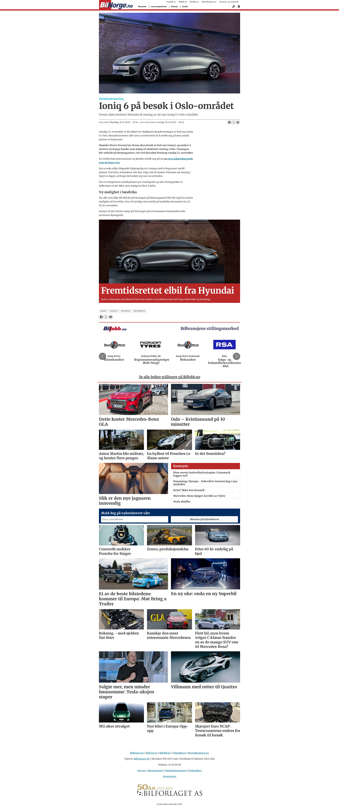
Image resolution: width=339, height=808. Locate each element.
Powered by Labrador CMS (169, 804)
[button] (102, 356)
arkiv (103, 311)
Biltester (174, 7)
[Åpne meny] (239, 6)
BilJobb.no (194, 2)
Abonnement (155, 770)
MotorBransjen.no (209, 2)
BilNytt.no (183, 2)
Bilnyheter (142, 7)
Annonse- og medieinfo (229, 2)
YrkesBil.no (171, 2)
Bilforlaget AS (142, 758)
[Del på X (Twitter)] (234, 122)
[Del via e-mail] (238, 122)
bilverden (139, 311)
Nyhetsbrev (195, 770)
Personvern (169, 776)
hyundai (125, 311)
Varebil (185, 7)
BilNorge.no (137, 753)
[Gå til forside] (116, 5)
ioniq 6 (114, 311)
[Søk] (233, 6)
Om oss (141, 770)
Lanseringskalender (159, 7)
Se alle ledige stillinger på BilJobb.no (169, 377)
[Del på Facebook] (229, 122)
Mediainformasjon (176, 770)
